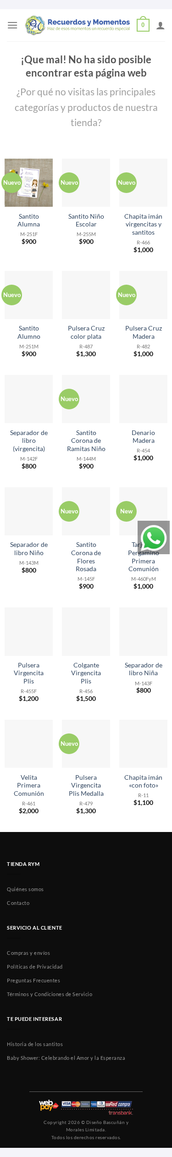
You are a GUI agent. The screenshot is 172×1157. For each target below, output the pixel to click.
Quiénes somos (25, 889)
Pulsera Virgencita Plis (29, 673)
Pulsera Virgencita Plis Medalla (86, 785)
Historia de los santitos (35, 1044)
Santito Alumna (28, 220)
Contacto (18, 903)
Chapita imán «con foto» (143, 781)
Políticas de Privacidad (35, 967)
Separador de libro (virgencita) (29, 440)
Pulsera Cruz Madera (143, 332)
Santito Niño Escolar (86, 220)
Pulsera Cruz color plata (86, 332)
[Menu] (12, 25)
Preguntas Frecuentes (33, 980)
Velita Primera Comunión (29, 785)
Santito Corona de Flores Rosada (86, 557)
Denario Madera (143, 437)
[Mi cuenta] (160, 25)
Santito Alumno (28, 332)
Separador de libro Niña (143, 669)
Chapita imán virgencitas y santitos (143, 224)
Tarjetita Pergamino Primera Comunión (143, 557)
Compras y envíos (28, 953)
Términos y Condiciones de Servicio (49, 994)
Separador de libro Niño (29, 548)
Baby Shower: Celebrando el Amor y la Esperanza (66, 1058)
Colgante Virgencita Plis (86, 673)
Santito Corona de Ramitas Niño (86, 440)
